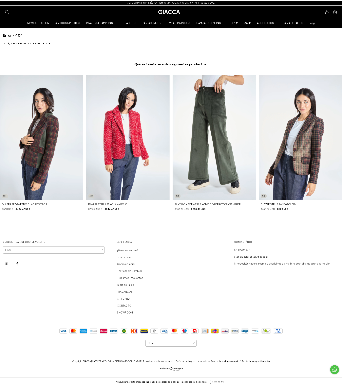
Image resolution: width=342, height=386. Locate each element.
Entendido (218, 382)
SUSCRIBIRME (198, 63)
